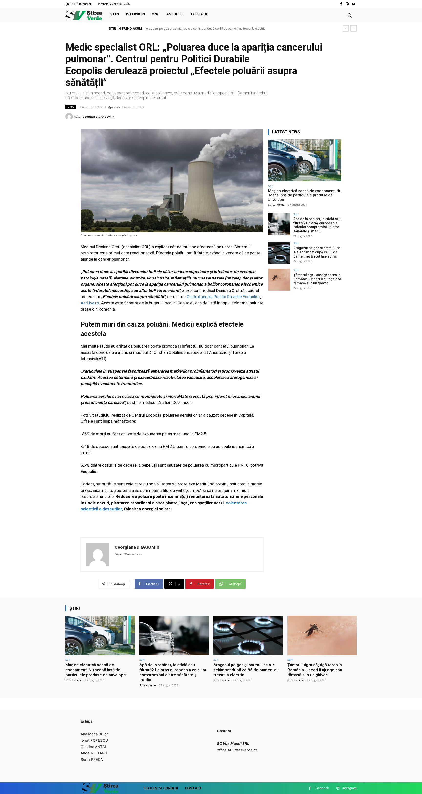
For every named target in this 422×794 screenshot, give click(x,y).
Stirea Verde (276, 204)
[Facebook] (341, 4)
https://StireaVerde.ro (128, 554)
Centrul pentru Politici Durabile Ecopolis (223, 296)
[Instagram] (347, 4)
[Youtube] (353, 4)
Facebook (322, 788)
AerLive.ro (90, 302)
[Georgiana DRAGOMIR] (69, 116)
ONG (70, 106)
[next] (353, 28)
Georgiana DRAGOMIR (98, 116)
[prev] (346, 28)
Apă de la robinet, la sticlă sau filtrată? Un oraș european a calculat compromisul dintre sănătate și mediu (317, 225)
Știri (270, 185)
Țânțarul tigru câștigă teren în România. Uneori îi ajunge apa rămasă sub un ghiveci (208, 28)
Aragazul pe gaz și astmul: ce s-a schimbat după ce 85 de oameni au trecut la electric (316, 252)
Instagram (349, 788)
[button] (349, 15)
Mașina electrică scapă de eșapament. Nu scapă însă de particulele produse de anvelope (304, 195)
